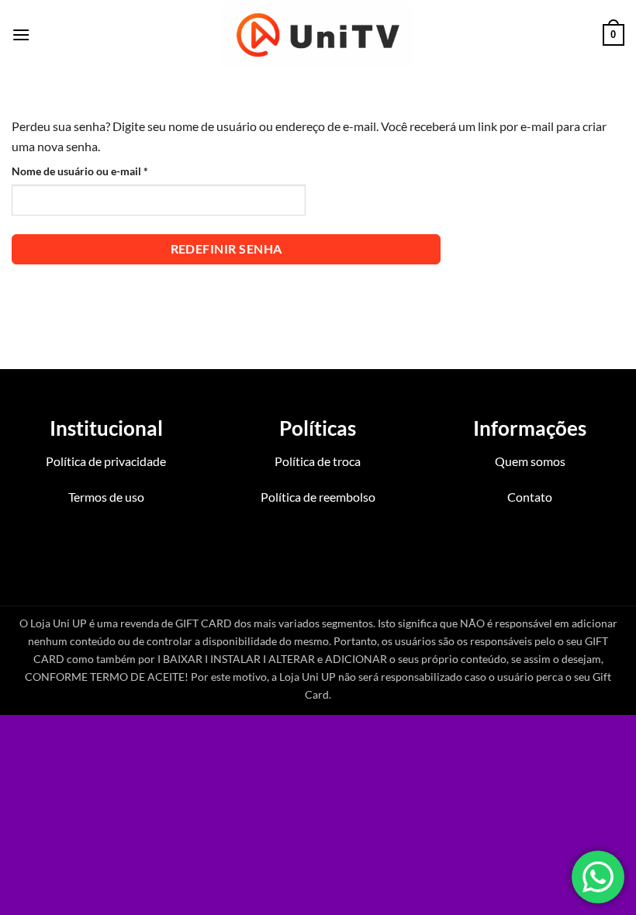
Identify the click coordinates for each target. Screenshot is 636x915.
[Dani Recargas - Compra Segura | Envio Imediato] (318, 34)
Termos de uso (106, 496)
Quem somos (530, 461)
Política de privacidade (106, 461)
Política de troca (318, 461)
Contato (529, 496)
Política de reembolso (318, 496)
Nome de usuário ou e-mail (108, 171)
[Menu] (21, 35)
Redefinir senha (226, 249)
